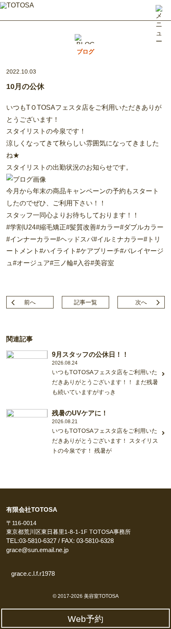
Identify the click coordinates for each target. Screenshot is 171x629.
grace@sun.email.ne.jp (37, 549)
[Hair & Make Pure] (21, 8)
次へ (141, 302)
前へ (30, 302)
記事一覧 (85, 302)
